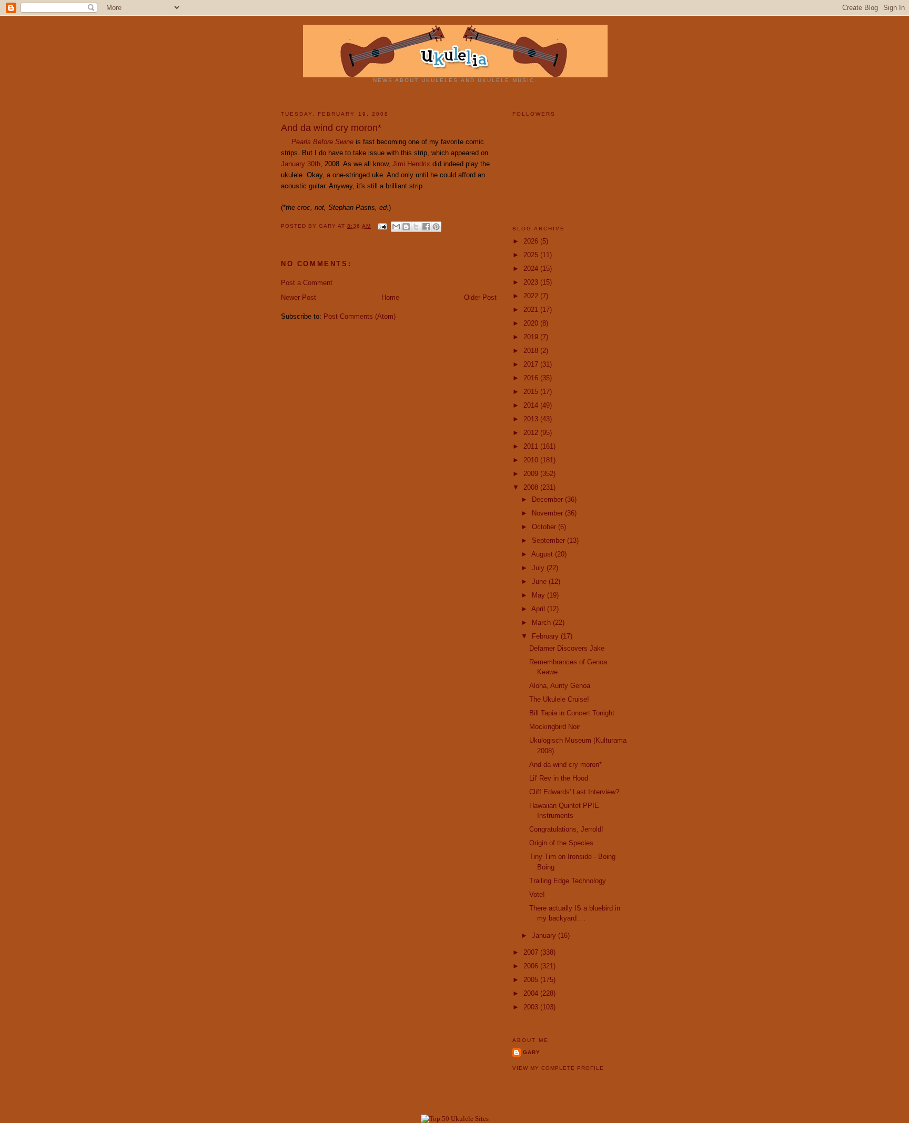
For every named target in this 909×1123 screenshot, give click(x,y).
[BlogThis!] (406, 226)
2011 (531, 446)
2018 (531, 351)
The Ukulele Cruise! (559, 699)
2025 (531, 255)
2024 (531, 268)
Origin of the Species (561, 843)
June (540, 581)
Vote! (537, 894)
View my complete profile (558, 1068)
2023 (531, 282)
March (542, 622)
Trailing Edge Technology (567, 881)
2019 (531, 337)
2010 (531, 460)
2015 (531, 392)
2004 (531, 993)
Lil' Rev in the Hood (558, 778)
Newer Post (298, 297)
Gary (328, 226)
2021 (531, 309)
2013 (531, 419)
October (545, 527)
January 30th (300, 164)
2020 (531, 323)
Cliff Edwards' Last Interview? (574, 792)
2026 (531, 241)
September (549, 540)
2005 (531, 980)
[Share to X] (416, 226)
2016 (531, 378)
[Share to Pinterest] (436, 226)
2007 (531, 952)
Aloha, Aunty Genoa (559, 686)
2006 (531, 966)
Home (390, 297)
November (548, 513)
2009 (531, 474)
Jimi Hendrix (411, 164)
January (545, 935)
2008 (531, 487)
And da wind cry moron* (565, 764)
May (539, 595)
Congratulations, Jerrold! (566, 829)
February (546, 636)
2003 (531, 1007)
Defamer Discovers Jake (566, 648)
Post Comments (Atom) (360, 316)
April (539, 609)
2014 (531, 405)
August (543, 554)
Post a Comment (306, 283)
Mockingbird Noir (554, 727)
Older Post (480, 297)
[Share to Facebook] (426, 226)
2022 (531, 296)
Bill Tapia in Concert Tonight (571, 713)
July (539, 568)
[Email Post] (382, 226)
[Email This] (396, 226)
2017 (531, 364)
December (548, 499)
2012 (531, 433)
